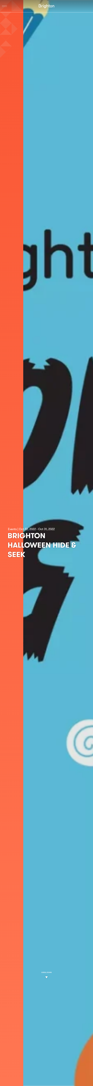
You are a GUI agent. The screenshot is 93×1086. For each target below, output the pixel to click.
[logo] (46, 6)
